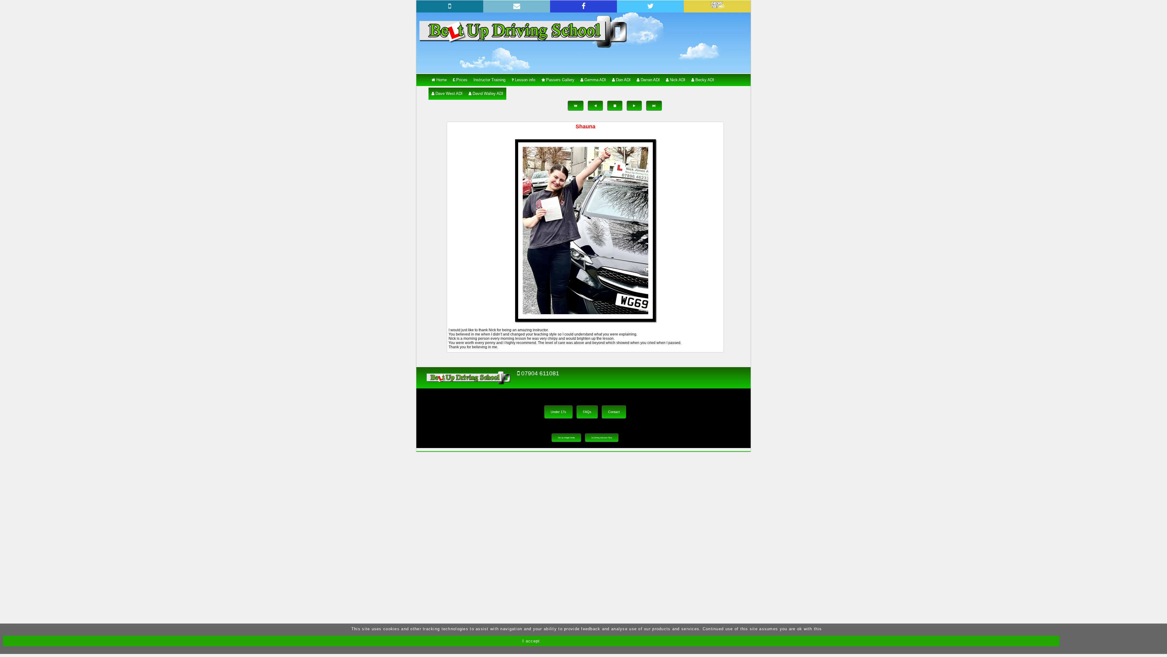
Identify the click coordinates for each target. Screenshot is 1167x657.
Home (441, 80)
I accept (531, 641)
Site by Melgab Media (566, 438)
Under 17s (558, 412)
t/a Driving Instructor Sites (601, 438)
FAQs (587, 412)
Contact (614, 412)
